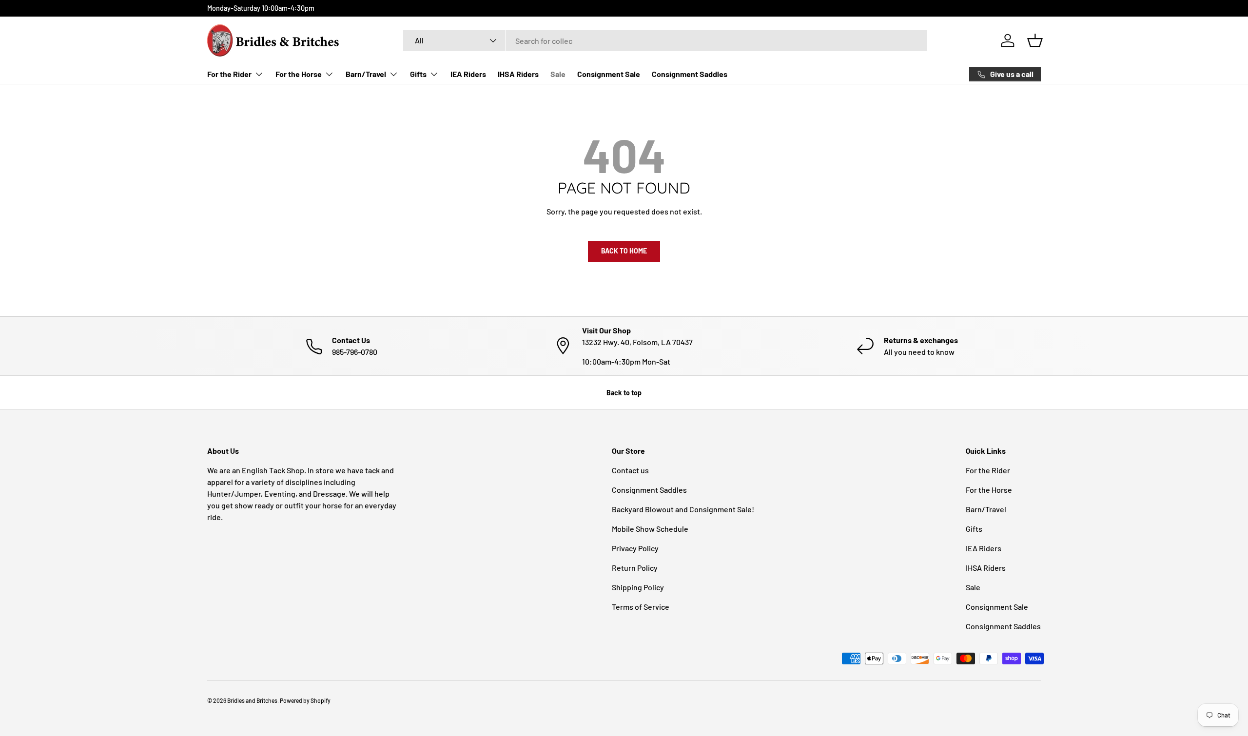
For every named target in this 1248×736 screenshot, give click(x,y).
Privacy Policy (635, 548)
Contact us (630, 470)
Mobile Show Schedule (650, 528)
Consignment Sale (608, 73)
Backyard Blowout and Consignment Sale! (683, 509)
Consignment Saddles (689, 73)
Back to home (624, 251)
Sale (558, 73)
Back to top (624, 392)
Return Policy (635, 567)
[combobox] (665, 40)
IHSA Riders (518, 73)
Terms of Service (640, 606)
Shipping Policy (638, 587)
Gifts (418, 73)
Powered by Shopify (305, 700)
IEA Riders (468, 73)
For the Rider (229, 73)
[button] (1035, 40)
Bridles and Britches (252, 700)
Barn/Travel (366, 73)
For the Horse (298, 73)
